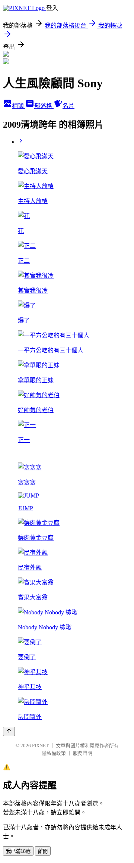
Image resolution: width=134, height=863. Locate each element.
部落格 (44, 106)
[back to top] (9, 731)
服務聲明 (82, 753)
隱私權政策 (54, 753)
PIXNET (40, 745)
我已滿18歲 (18, 851)
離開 (43, 851)
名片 (68, 106)
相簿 (18, 106)
